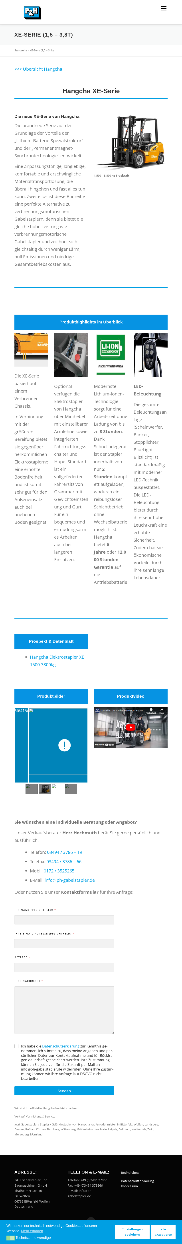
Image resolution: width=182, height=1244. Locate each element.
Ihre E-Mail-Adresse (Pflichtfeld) (44, 933)
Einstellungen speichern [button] (132, 1231)
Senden (64, 1090)
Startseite (20, 50)
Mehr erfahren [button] (32, 1231)
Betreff (22, 957)
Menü (164, 8)
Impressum (129, 1186)
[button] (10, 1238)
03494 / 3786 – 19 (64, 852)
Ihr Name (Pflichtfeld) (35, 909)
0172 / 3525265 (59, 871)
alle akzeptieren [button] (163, 1231)
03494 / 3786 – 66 (63, 861)
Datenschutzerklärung (60, 1046)
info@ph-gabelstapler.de (70, 880)
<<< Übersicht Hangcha (38, 69)
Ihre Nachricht (28, 981)
